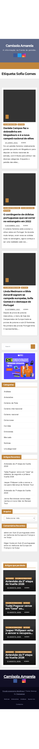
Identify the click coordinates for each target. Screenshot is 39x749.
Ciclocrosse (9, 420)
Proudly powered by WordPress (13, 691)
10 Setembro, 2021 (12, 309)
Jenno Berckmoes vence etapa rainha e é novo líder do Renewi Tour (17, 501)
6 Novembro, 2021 (12, 225)
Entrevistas (8, 432)
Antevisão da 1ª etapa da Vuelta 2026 (18, 656)
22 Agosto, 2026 (14, 588)
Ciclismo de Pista (11, 403)
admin (23, 143)
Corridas (7, 426)
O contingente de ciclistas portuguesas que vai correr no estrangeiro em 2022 (19, 218)
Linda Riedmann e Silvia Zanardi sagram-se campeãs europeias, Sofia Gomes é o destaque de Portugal (18, 298)
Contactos (19, 704)
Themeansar (20, 694)
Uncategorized (10, 449)
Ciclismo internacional (12, 208)
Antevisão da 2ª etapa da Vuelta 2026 (19, 583)
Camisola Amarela (19, 46)
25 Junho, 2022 (11, 143)
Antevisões (8, 397)
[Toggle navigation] (21, 66)
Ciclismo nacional (10, 124)
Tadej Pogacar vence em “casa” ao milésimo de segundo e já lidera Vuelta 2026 (18, 474)
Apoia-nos (31, 699)
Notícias (21, 124)
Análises (7, 391)
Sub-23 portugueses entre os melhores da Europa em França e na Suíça (19, 535)
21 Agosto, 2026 (14, 661)
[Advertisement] (19, 19)
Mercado (7, 437)
